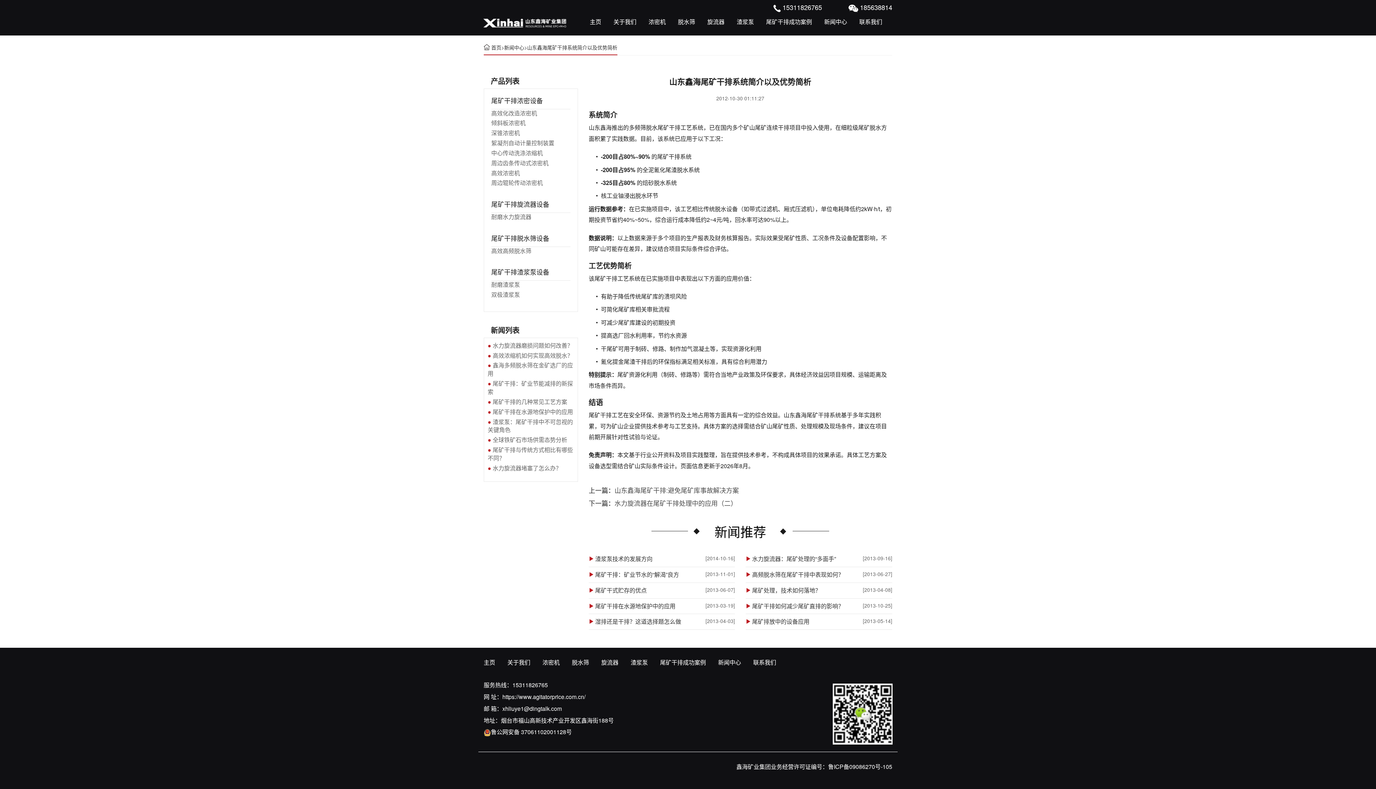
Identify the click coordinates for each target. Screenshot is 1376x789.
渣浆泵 (745, 22)
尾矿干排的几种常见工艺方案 (530, 402)
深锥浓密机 (505, 133)
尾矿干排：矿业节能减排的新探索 (530, 387)
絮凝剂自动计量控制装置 (522, 143)
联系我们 (870, 22)
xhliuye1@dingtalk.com (532, 708)
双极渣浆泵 (505, 294)
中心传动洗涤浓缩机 (517, 153)
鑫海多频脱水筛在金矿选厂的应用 (530, 369)
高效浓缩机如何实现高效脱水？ (533, 355)
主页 (595, 22)
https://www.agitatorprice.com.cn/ (544, 697)
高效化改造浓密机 (514, 113)
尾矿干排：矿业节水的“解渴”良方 (637, 575)
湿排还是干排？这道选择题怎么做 (638, 622)
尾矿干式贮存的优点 (621, 590)
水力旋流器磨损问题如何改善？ (533, 345)
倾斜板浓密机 (508, 123)
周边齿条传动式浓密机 (520, 163)
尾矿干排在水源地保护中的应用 (635, 606)
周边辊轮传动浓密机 (517, 183)
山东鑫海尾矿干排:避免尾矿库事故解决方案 (677, 490)
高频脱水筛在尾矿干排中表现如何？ (798, 575)
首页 (496, 47)
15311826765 (530, 685)
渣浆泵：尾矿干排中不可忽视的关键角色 (530, 426)
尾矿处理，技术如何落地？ (786, 590)
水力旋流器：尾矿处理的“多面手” (794, 559)
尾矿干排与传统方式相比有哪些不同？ (530, 454)
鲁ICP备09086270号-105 (860, 766)
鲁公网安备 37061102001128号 (531, 732)
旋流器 (716, 22)
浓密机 (657, 22)
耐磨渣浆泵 (505, 284)
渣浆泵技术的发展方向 (624, 559)
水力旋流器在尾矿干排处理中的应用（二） (676, 503)
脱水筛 (686, 22)
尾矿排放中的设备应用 (780, 622)
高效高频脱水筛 (511, 251)
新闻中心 (835, 22)
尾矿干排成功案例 (789, 22)
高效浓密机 (505, 173)
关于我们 (624, 22)
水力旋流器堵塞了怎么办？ (527, 468)
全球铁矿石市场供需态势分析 (530, 440)
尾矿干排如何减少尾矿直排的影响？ (798, 606)
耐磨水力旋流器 (511, 217)
